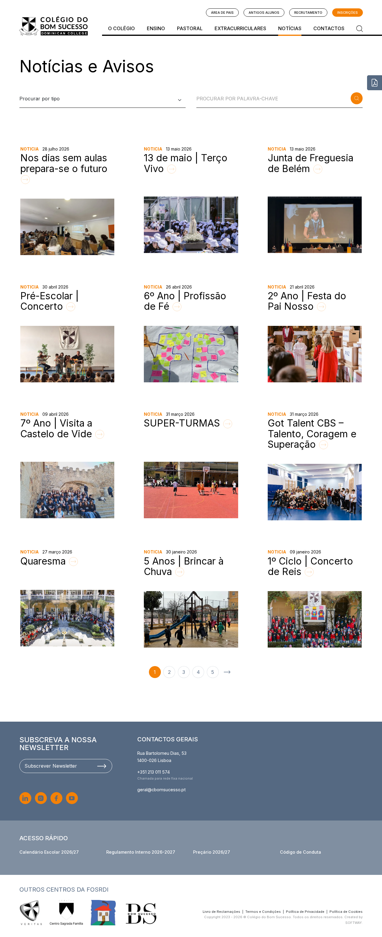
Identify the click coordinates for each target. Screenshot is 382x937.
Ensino (156, 28)
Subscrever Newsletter (50, 766)
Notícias (289, 28)
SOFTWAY (353, 923)
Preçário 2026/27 (211, 852)
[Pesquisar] (359, 28)
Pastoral (190, 28)
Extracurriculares (240, 28)
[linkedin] (25, 798)
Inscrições (347, 12)
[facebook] (56, 798)
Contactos (328, 28)
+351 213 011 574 (153, 772)
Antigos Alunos (264, 12)
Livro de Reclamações (221, 912)
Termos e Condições (263, 912)
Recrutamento (308, 12)
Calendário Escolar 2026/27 (49, 852)
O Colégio (121, 28)
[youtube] (72, 798)
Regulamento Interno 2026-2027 (140, 852)
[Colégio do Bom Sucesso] (53, 26)
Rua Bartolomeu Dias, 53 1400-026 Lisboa (162, 757)
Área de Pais (222, 12)
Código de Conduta (300, 852)
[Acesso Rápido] (374, 82)
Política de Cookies (346, 912)
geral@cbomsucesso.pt (161, 789)
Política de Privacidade (305, 912)
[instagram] (41, 798)
